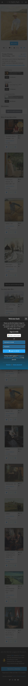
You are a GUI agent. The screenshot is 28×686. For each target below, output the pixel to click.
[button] (14, 335)
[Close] (26, 319)
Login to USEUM (14, 351)
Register (8, 364)
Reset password (17, 364)
